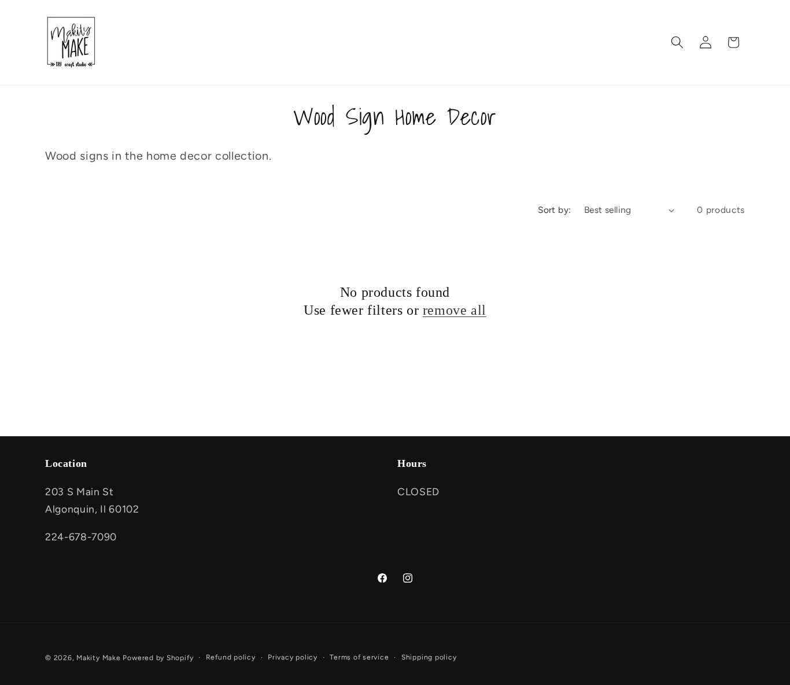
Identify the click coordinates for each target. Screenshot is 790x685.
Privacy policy (293, 657)
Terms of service (359, 657)
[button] (677, 42)
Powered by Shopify (158, 658)
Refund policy (231, 657)
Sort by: (554, 209)
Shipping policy (429, 657)
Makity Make (98, 658)
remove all (454, 310)
